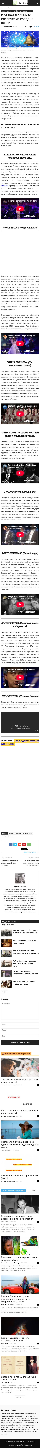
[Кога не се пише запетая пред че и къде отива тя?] (20, 1098)
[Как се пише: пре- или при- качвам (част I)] (20, 1163)
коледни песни (27, 833)
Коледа (18, 833)
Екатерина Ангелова (8, 1085)
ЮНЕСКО (4, 186)
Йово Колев (4, 1221)
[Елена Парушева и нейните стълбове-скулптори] (20, 1326)
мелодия (5, 836)
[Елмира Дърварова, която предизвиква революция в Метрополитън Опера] (20, 1284)
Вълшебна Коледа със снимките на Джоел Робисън (9, 863)
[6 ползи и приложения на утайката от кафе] (6, 984)
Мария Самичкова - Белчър (10, 1263)
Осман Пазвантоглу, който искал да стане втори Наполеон (31, 863)
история (11, 833)
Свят (14, 11)
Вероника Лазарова (7, 1304)
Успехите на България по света (13, 1190)
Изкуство (9, 11)
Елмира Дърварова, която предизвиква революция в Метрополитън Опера (15, 1299)
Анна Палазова (6, 1150)
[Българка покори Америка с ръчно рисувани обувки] (20, 1245)
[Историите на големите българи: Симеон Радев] (20, 1365)
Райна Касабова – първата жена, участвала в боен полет (24, 963)
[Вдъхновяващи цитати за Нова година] (6, 943)
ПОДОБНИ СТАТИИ (9, 922)
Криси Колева (7, 26)
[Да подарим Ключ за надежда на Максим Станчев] (6, 973)
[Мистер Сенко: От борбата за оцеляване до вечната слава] (6, 932)
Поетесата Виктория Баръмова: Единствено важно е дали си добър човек (20, 1144)
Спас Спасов (5, 1382)
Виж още (19, 1397)
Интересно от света (22, 11)
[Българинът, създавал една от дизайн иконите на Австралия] (20, 1204)
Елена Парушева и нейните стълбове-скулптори (15, 1339)
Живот (3, 11)
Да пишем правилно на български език (16, 1054)
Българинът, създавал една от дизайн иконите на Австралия (17, 1217)
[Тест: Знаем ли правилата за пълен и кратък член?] (20, 1067)
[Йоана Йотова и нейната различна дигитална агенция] (6, 953)
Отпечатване (31, 852)
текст (11, 836)
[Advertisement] (20, 252)
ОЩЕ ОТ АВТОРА (8, 925)
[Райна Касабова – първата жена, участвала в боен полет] (6, 963)
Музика (31, 11)
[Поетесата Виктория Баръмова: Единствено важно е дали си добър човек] (20, 1129)
